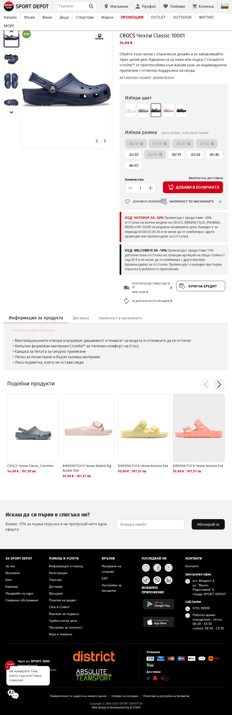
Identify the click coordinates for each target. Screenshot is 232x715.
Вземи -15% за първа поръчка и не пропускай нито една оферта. (56, 521)
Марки (107, 17)
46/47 (133, 165)
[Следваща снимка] (105, 141)
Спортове (85, 17)
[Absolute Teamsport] (94, 674)
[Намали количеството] (130, 188)
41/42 (205, 143)
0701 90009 (201, 608)
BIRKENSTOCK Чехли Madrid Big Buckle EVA (87, 468)
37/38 (157, 143)
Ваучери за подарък (64, 614)
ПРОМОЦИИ (132, 17)
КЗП (105, 578)
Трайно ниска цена (63, 620)
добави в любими (147, 201)
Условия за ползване (124, 696)
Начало (10, 17)
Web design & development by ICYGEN (116, 707)
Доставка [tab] (81, 318)
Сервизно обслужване (21, 600)
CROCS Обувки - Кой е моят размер (185, 133)
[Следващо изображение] (11, 112)
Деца (64, 17)
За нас (10, 566)
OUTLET (158, 17)
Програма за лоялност (65, 627)
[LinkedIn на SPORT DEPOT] (168, 580)
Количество (134, 180)
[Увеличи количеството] (150, 188)
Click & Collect (59, 607)
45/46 (214, 154)
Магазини (12, 573)
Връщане (56, 593)
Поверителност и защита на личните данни (78, 696)
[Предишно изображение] (11, 31)
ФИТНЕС (206, 17)
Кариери (11, 586)
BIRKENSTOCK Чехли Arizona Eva (143, 466)
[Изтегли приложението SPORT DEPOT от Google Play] (159, 604)
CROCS (127, 35)
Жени (47, 17)
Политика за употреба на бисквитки (166, 696)
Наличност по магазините (191, 201)
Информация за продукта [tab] (36, 318)
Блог (8, 580)
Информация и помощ (66, 566)
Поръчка (55, 580)
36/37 (153, 154)
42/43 (133, 154)
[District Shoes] (94, 656)
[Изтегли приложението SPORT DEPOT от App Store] (159, 622)
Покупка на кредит (62, 600)
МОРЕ (9, 25)
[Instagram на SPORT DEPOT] (146, 567)
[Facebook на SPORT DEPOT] (157, 567)
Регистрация (58, 573)
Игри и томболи (60, 634)
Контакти (191, 566)
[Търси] (91, 6)
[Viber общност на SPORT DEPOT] (157, 580)
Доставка (55, 586)
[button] (206, 384)
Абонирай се (208, 524)
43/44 (195, 154)
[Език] (225, 6)
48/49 (134, 143)
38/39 (176, 154)
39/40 (181, 143)
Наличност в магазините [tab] (120, 318)
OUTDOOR (182, 17)
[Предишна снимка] (96, 141)
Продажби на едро (19, 593)
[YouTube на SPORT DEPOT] (168, 567)
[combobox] (76, 6)
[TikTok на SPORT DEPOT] (146, 580)
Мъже (29, 17)
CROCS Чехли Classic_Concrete (30, 466)
